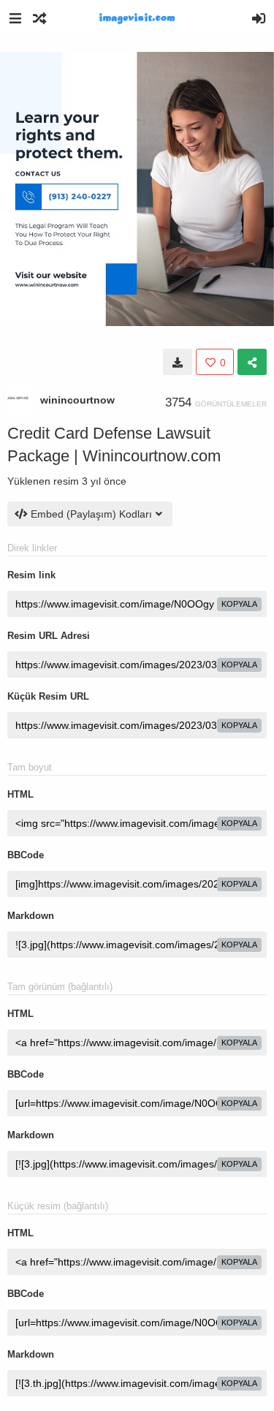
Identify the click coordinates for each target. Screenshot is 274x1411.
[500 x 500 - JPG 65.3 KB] (177, 362)
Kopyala (239, 603)
